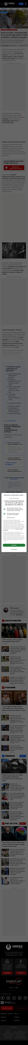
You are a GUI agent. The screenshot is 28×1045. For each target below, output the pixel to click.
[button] (14, 518)
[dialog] (14, 522)
